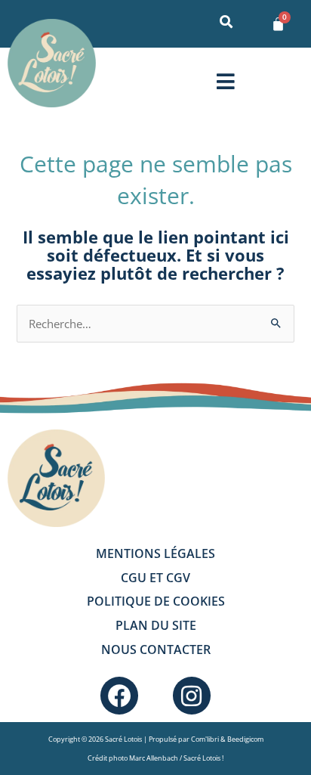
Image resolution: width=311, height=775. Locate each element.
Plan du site (155, 625)
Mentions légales (155, 553)
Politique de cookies (156, 601)
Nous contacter (156, 649)
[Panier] (278, 24)
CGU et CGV (155, 577)
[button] (225, 81)
